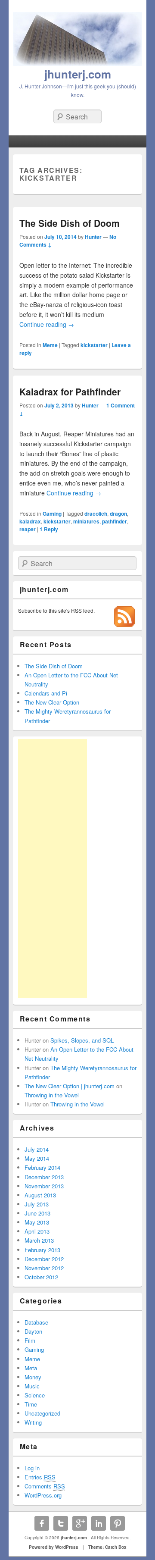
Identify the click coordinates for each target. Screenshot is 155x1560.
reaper (27, 529)
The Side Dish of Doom (69, 222)
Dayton (33, 1331)
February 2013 (42, 1250)
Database (36, 1322)
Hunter (93, 237)
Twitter (60, 1523)
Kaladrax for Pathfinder (70, 391)
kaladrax (30, 521)
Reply (49, 529)
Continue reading (46, 324)
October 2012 (41, 1277)
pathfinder (114, 521)
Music (32, 1386)
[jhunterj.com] (77, 63)
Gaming (52, 513)
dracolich (95, 513)
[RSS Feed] (124, 624)
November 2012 (44, 1268)
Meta (31, 1368)
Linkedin (98, 1523)
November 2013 (44, 1186)
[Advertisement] (52, 868)
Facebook (41, 1523)
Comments (45, 1486)
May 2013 (37, 1222)
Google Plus (79, 1523)
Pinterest (117, 1523)
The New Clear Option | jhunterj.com (70, 1086)
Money (33, 1377)
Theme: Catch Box (107, 1547)
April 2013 (37, 1231)
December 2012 (44, 1259)
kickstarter (94, 345)
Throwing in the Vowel (52, 1095)
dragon (118, 513)
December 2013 (44, 1177)
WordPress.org (43, 1495)
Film (30, 1340)
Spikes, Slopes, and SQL (82, 1040)
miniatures (86, 521)
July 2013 (37, 1204)
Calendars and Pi (46, 693)
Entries (40, 1477)
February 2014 (42, 1167)
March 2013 (39, 1240)
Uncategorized (42, 1413)
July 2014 (37, 1149)
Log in (32, 1468)
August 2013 (40, 1195)
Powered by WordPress (53, 1547)
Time (31, 1404)
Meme (50, 345)
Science (35, 1395)
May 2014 (37, 1158)
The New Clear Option (52, 702)
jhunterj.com (77, 74)
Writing (33, 1422)
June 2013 (37, 1213)
